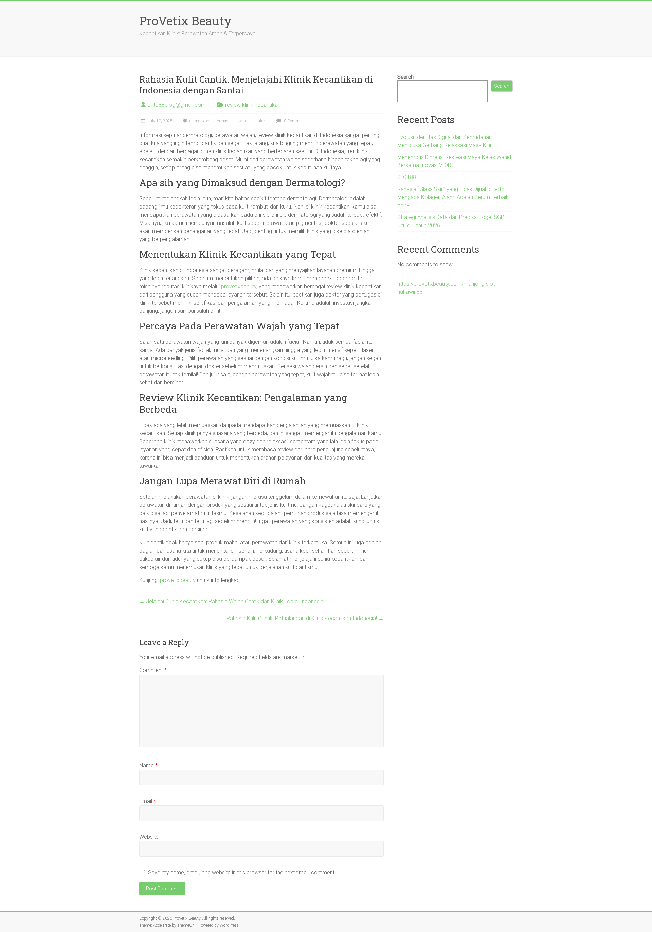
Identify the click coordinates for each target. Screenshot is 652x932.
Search (405, 77)
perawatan (240, 121)
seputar (258, 121)
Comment (153, 670)
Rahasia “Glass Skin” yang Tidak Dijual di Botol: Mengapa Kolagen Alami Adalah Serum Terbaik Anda (453, 197)
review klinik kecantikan (252, 105)
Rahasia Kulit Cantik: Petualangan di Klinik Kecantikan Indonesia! (305, 618)
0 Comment (294, 121)
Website (149, 837)
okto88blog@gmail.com (176, 105)
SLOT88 (406, 177)
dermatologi (199, 121)
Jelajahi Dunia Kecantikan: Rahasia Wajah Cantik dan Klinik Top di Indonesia (231, 601)
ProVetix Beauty (185, 21)
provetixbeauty (238, 286)
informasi (220, 121)
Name (148, 765)
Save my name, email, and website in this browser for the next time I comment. (242, 872)
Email (147, 801)
